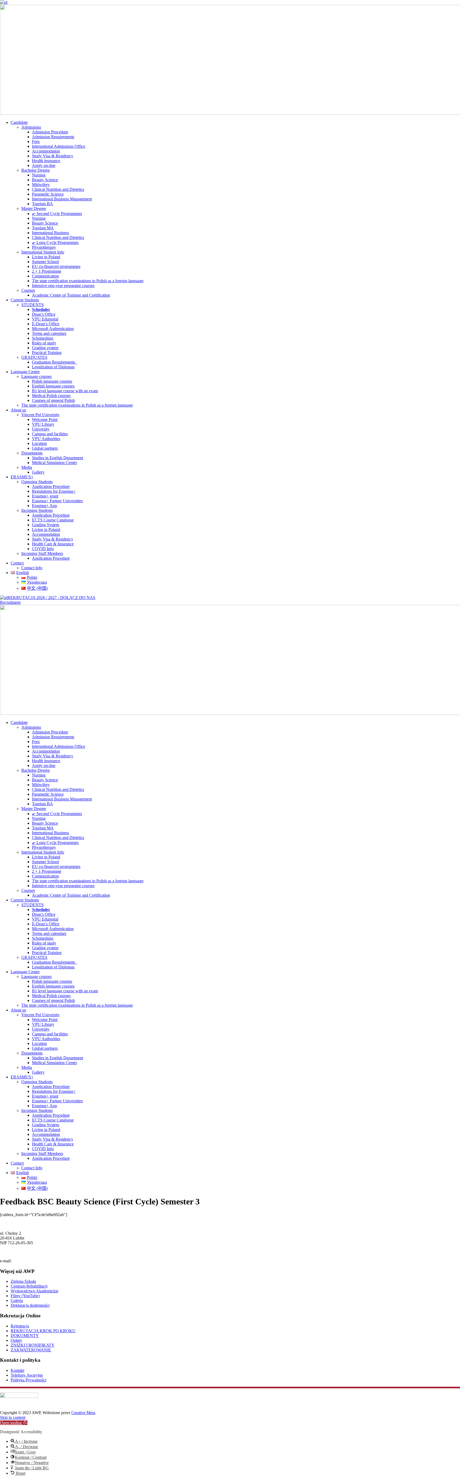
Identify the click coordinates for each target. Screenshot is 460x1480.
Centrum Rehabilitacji (29, 1286)
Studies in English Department (57, 458)
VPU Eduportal (45, 319)
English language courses (53, 386)
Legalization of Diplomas (53, 367)
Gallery (38, 472)
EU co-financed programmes (56, 266)
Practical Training (46, 352)
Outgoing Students (37, 481)
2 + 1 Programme (46, 271)
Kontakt (17, 1370)
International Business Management (62, 199)
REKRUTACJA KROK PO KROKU (43, 1331)
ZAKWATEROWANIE (31, 1350)
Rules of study (44, 343)
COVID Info (43, 548)
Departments (32, 453)
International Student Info (42, 252)
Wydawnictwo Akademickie (34, 1291)
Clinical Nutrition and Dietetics (58, 189)
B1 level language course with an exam (65, 391)
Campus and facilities (50, 434)
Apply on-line (43, 165)
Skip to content (12, 1417)
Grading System (45, 524)
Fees (36, 141)
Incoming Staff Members (42, 553)
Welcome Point (45, 419)
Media (26, 467)
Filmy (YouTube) (25, 1295)
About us (18, 410)
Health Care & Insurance (53, 544)
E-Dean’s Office (45, 324)
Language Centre (25, 371)
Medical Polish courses (51, 395)
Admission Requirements (53, 136)
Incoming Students (37, 510)
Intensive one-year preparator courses (63, 285)
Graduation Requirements (54, 362)
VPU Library (43, 424)
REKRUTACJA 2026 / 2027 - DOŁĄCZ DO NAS (51, 597)
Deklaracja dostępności (30, 1305)
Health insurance (46, 160)
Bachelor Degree (35, 170)
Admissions (31, 127)
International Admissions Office (58, 146)
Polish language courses (52, 381)
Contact (17, 563)
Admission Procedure (50, 132)
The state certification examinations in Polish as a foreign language (87, 281)
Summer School (45, 261)
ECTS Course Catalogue (53, 520)
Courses (28, 290)
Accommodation (46, 151)
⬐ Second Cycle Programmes (57, 213)
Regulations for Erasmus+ (54, 491)
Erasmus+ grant (45, 496)
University (41, 429)
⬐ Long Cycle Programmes (55, 242)
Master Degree (33, 208)
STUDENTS (32, 304)
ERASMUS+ (22, 477)
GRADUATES (34, 357)
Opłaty (16, 1340)
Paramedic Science (48, 194)
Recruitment (10, 602)
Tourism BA (42, 203)
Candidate (19, 122)
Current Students (25, 300)
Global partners (45, 448)
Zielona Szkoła (23, 1281)
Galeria (17, 1300)
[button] (13, 1422)
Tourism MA (43, 228)
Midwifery (41, 184)
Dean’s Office (43, 314)
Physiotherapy (44, 247)
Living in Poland (46, 257)
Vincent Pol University (40, 414)
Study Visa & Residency (52, 156)
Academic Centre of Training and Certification (71, 295)
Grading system (45, 347)
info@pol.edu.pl (26, 1261)
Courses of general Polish (53, 400)
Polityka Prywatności (28, 1380)
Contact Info (31, 568)
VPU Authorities (46, 438)
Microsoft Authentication (53, 328)
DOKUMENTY (25, 1335)
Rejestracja (20, 1326)
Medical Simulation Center (54, 462)
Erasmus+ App (44, 505)
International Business (50, 232)
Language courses (36, 376)
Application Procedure (51, 486)
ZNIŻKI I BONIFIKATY (33, 1345)
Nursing (39, 175)
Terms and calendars (49, 333)
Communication (45, 276)
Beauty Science (45, 180)
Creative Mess (83, 1412)
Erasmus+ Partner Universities (57, 501)
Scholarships (42, 338)
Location (39, 443)
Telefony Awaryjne (27, 1375)
